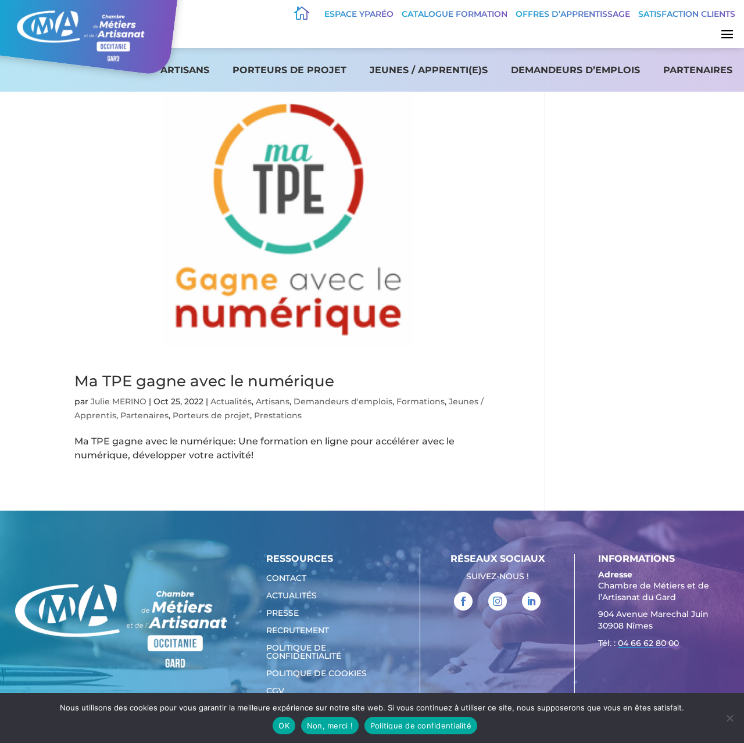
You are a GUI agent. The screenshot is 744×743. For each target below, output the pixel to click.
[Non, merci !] (729, 718)
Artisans (184, 70)
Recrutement (297, 631)
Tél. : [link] (638, 643)
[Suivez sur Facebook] (463, 601)
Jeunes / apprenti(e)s (429, 70)
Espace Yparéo (359, 14)
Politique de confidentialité (303, 652)
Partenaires (697, 70)
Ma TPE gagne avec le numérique (204, 381)
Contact (286, 578)
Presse (282, 613)
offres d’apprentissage (573, 14)
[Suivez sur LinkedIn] (531, 601)
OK (283, 725)
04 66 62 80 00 (648, 643)
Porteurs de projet (289, 70)
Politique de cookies (316, 674)
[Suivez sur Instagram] (497, 601)
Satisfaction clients (686, 14)
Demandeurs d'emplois (343, 401)
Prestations (278, 415)
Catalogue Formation (454, 14)
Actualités (231, 401)
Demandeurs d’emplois (575, 70)
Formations (420, 401)
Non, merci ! (330, 725)
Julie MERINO (118, 401)
